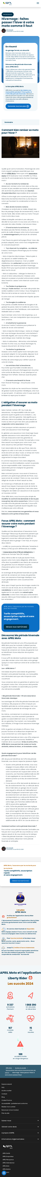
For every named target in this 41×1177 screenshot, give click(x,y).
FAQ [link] (3, 1087)
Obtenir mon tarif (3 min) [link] (16, 627)
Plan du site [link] (5, 1113)
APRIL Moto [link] (6, 1166)
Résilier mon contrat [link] (8, 1107)
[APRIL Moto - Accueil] (7, 3)
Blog (3, 1097)
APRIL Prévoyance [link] (8, 1160)
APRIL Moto (9, 1068)
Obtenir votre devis (9, 1127)
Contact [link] (4, 1094)
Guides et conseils (20, 1068)
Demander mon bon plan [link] (17, 106)
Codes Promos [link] (7, 1100)
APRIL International (8, 1163)
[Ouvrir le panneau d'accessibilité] (4, 1173)
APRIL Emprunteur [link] (8, 1156)
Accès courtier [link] (7, 1091)
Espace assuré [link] (7, 1084)
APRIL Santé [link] (6, 1153)
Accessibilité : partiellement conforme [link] (15, 1103)
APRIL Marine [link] (6, 1169)
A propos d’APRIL (8, 1133)
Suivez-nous (6, 1120)
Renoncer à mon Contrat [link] (10, 1110)
